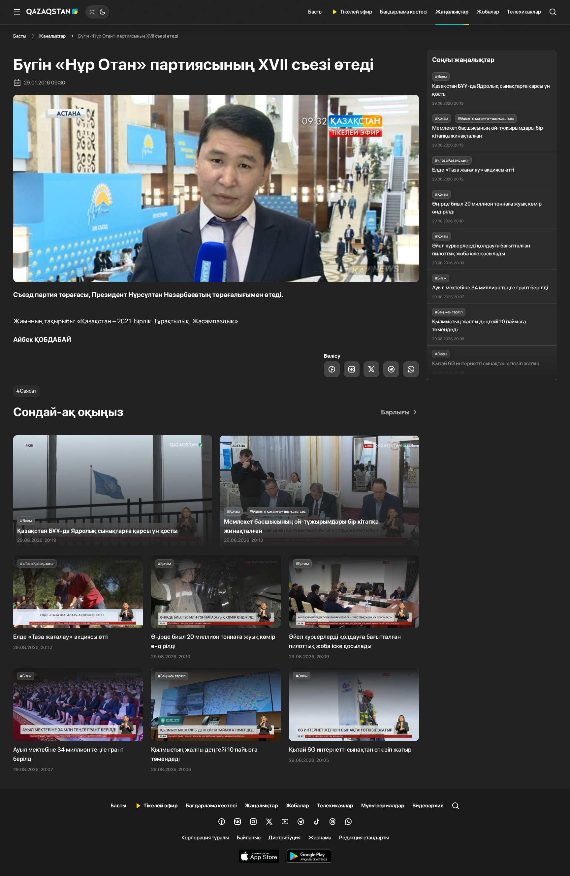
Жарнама (319, 837)
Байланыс (249, 837)
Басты (315, 12)
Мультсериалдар (382, 805)
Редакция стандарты (364, 837)
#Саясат (26, 391)
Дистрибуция (285, 837)
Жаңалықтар (452, 12)
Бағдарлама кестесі (404, 12)
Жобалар (488, 12)
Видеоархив (428, 805)
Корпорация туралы (205, 837)
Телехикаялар (524, 12)
